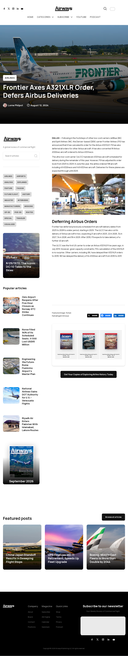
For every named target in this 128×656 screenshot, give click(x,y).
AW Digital (46, 617)
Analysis (8, 182)
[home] (63, 9)
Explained (22, 182)
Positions (32, 627)
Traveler (20, 218)
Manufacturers (12, 206)
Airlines (10, 78)
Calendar (45, 622)
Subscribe (46, 612)
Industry (8, 200)
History (26, 194)
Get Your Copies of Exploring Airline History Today (88, 374)
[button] (112, 9)
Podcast (59, 627)
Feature (8, 188)
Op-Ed (7, 212)
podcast (95, 17)
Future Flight (11, 194)
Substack (46, 627)
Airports (21, 176)
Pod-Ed (18, 212)
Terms (58, 617)
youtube (81, 17)
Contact (31, 622)
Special (8, 218)
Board (30, 617)
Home (30, 17)
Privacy (59, 622)
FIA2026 (20, 188)
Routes (29, 212)
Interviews (23, 200)
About (30, 612)
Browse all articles (113, 517)
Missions (28, 206)
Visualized (9, 224)
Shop (58, 612)
